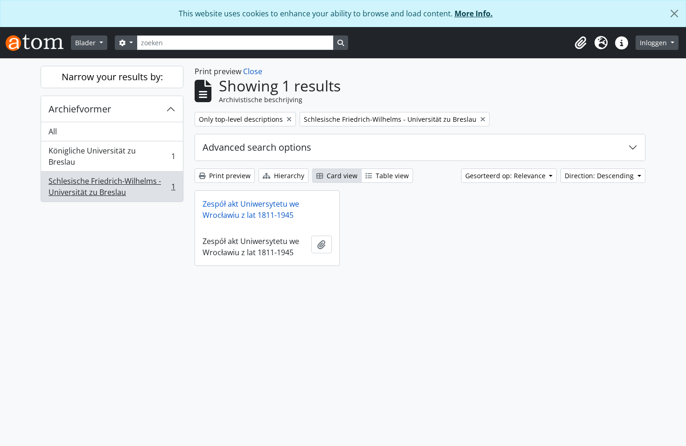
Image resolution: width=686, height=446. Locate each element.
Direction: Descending (600, 175)
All (53, 131)
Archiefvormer (80, 109)
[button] (580, 43)
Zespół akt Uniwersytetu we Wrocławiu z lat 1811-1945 (251, 209)
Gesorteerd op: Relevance (506, 175)
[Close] (674, 13)
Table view (391, 175)
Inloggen (654, 42)
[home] (38, 43)
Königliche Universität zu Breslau (111, 156)
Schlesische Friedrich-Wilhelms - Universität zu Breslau (111, 186)
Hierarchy (288, 175)
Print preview (229, 175)
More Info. (474, 13)
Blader (86, 42)
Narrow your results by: (112, 76)
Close (252, 71)
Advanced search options (257, 147)
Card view (341, 175)
